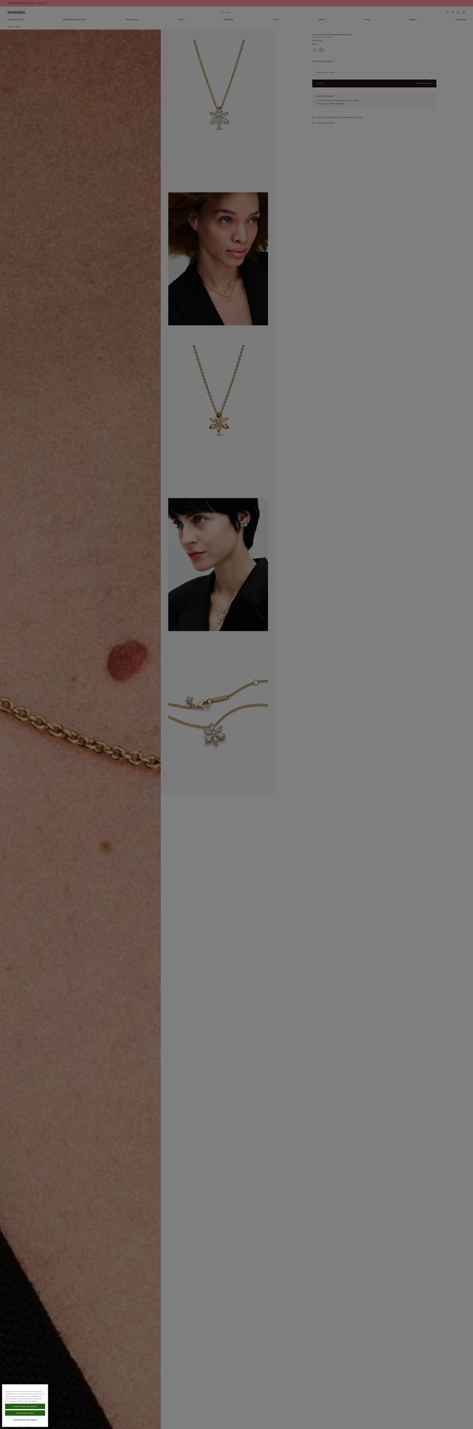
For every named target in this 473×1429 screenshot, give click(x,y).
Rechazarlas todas (25, 1413)
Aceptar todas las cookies (25, 1406)
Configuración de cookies (25, 1420)
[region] (25, 1405)
